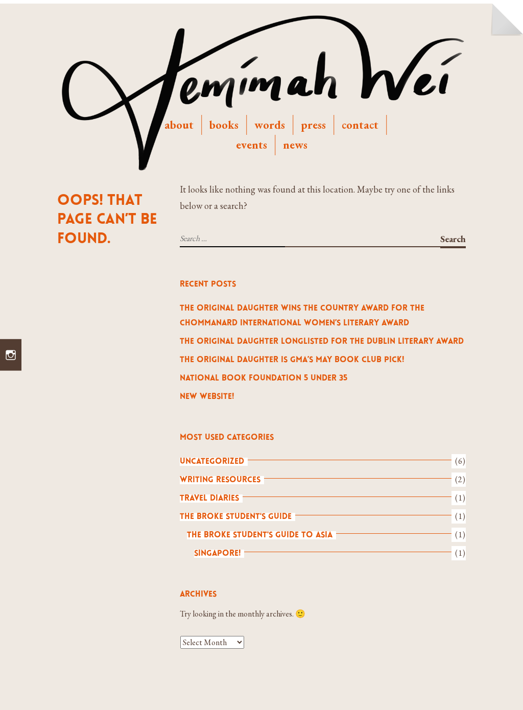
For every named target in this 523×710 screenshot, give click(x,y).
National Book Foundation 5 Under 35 (263, 378)
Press (313, 124)
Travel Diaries (209, 498)
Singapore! (217, 554)
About (179, 124)
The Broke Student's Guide (236, 517)
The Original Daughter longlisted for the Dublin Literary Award (322, 342)
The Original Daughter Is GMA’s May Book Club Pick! (292, 360)
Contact (360, 124)
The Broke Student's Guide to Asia (259, 535)
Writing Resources (220, 480)
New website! (207, 397)
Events (251, 144)
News (295, 144)
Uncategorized (212, 462)
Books (224, 124)
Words (269, 124)
